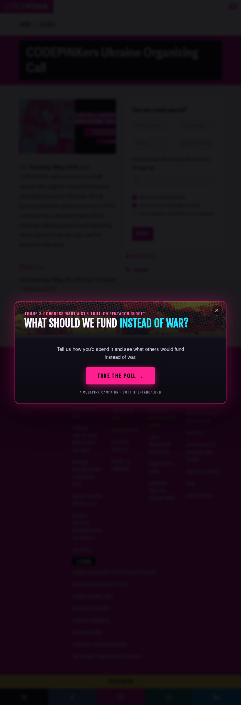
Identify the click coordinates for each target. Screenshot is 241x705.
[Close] (216, 310)
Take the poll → (120, 375)
